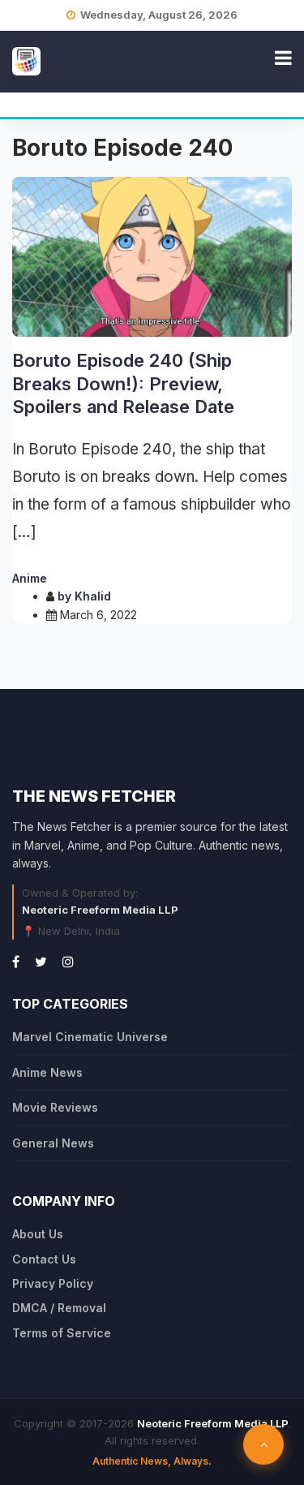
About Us (37, 1234)
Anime (29, 578)
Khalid (93, 596)
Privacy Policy (52, 1283)
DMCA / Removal (59, 1308)
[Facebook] (15, 961)
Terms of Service (61, 1333)
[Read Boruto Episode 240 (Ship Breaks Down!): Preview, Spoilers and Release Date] (152, 257)
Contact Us (44, 1259)
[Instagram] (68, 961)
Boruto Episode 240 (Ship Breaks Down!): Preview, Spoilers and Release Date (123, 383)
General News (53, 1143)
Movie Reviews (55, 1107)
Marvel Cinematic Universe (90, 1037)
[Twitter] (41, 961)
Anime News (47, 1072)
